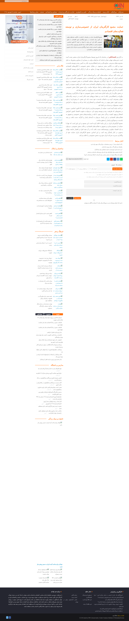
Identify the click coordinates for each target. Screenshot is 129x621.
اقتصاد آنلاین (71, 18)
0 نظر (76, 16)
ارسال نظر (77, 198)
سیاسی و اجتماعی (51, 12)
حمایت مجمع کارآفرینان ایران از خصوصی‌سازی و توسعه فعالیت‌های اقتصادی (94, 29)
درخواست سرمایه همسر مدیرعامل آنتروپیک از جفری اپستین (109, 611)
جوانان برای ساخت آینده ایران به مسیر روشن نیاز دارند (49, 565)
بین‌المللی (114, 12)
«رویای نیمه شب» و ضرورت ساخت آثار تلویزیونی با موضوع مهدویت (45, 260)
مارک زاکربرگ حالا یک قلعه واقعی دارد (114, 599)
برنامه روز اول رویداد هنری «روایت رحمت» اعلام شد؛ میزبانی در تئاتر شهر (44, 275)
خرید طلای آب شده (87, 604)
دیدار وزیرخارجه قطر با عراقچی (54, 34)
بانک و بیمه (106, 12)
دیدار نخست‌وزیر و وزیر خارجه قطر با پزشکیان (50, 60)
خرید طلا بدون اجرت (87, 599)
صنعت (42, 12)
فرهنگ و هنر (58, 231)
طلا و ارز (60, 66)
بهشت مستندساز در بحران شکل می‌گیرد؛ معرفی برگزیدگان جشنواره (44, 306)
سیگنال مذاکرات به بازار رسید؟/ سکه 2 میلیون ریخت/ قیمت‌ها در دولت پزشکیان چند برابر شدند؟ (44, 125)
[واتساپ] (121, 159)
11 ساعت (58, 375)
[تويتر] (108, 159)
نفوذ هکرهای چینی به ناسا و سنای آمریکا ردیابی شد (49, 368)
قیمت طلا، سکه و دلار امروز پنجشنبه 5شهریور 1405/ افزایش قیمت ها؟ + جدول (44, 87)
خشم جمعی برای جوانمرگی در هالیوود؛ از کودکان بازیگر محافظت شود (45, 298)
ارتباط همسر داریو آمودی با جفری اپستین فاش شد (111, 608)
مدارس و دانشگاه (57, 365)
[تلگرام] (118, 159)
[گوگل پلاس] (111, 159)
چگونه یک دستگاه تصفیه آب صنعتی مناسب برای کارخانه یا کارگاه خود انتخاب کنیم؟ (103, 154)
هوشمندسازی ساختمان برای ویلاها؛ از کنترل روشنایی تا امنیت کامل (44, 162)
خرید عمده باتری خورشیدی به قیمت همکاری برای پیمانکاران (108, 149)
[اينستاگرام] (10, 617)
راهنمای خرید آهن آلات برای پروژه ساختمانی (112, 147)
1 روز (49, 394)
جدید (57, 314)
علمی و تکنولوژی (81, 12)
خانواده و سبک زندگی (94, 12)
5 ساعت (58, 370)
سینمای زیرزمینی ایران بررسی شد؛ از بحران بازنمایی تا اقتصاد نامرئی (44, 268)
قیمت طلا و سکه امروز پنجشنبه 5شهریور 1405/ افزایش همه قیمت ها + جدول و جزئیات (44, 72)
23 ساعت (50, 380)
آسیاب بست (74, 597)
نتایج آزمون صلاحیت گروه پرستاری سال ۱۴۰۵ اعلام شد (48, 373)
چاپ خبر (70, 16)
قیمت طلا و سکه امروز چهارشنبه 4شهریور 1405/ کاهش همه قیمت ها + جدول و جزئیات (44, 140)
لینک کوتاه (86, 159)
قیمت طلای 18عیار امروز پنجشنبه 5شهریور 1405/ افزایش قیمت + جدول (44, 95)
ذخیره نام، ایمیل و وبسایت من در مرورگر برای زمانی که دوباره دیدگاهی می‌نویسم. (103, 203)
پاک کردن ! (70, 198)
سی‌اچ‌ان (120, 12)
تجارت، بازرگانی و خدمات (66, 12)
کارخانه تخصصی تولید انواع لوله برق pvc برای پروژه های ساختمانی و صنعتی (104, 152)
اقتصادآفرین (89, 597)
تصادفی (39, 314)
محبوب (48, 314)
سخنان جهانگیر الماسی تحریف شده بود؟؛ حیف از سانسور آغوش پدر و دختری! (44, 237)
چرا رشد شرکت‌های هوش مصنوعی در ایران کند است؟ (110, 602)
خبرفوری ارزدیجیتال (87, 595)
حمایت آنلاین (74, 595)
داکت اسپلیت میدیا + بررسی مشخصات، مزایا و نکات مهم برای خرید (106, 144)
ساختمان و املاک (57, 149)
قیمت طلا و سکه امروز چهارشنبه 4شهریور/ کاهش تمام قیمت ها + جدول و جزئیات (44, 133)
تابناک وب (114, 615)
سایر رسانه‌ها (34, 12)
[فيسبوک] (114, 159)
